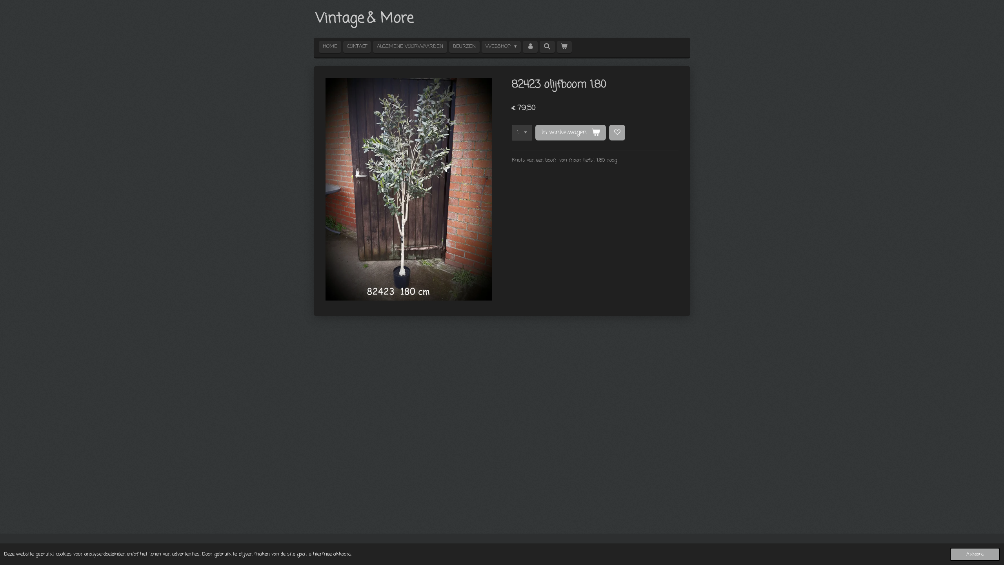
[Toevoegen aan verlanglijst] (617, 133)
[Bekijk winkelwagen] (564, 47)
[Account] (530, 47)
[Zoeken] (547, 47)
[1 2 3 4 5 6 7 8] (522, 133)
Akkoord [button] (975, 554)
